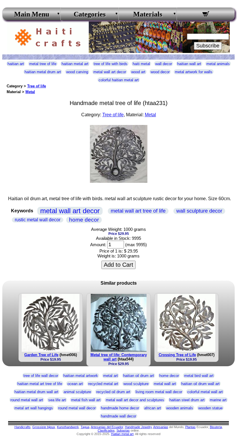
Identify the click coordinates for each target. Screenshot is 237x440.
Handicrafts (22, 427)
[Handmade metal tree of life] (118, 181)
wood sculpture (136, 384)
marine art (218, 400)
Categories (89, 14)
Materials (147, 14)
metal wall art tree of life (138, 211)
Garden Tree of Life (41, 355)
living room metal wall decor (159, 392)
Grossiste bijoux (43, 427)
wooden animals (179, 408)
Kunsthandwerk (68, 427)
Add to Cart (118, 265)
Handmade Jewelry (138, 427)
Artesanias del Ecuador (107, 427)
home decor (84, 220)
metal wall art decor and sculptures (135, 400)
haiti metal (141, 64)
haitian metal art (75, 64)
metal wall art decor (109, 72)
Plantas (190, 427)
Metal (30, 92)
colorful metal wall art (205, 392)
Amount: (98, 244)
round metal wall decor (77, 408)
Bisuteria (216, 427)
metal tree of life (42, 64)
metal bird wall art (199, 375)
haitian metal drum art (43, 72)
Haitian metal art (122, 434)
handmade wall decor (118, 416)
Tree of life (36, 86)
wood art (138, 72)
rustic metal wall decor (37, 219)
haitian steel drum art (187, 400)
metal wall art (165, 384)
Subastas (123, 430)
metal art (110, 375)
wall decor (163, 64)
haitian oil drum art (138, 375)
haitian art (16, 64)
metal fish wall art (86, 400)
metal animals (218, 64)
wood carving (77, 72)
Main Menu (31, 14)
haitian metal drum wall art (36, 392)
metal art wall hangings (33, 408)
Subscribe (207, 46)
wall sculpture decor (199, 211)
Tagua (85, 427)
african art (152, 408)
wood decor (160, 72)
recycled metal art (103, 384)
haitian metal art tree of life (39, 384)
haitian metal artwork (80, 375)
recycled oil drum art (113, 392)
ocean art (75, 384)
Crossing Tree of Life (177, 355)
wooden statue (210, 408)
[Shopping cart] (206, 14)
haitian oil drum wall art (200, 384)
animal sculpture (77, 392)
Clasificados (106, 430)
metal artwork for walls (193, 72)
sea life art (57, 400)
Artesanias (160, 427)
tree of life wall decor (40, 375)
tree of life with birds (110, 64)
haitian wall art (189, 64)
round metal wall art (26, 400)
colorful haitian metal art (119, 80)
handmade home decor (120, 408)
